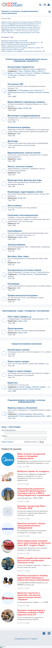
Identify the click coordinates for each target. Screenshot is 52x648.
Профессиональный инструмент (23, 295)
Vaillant (22, 75)
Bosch (40, 71)
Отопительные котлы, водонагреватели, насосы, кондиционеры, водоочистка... (26, 60)
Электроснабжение (16, 244)
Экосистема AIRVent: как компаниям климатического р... (20, 25)
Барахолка (12, 382)
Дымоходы (13, 141)
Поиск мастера (35, 389)
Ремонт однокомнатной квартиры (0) (14, 46)
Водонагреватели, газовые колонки (24, 152)
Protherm (46, 73)
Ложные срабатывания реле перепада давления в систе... (21, 24)
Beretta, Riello (30, 71)
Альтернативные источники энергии (24, 270)
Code (18, 134)
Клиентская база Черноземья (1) (12, 49)
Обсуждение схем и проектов (30, 90)
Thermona (13, 75)
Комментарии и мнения (18, 349)
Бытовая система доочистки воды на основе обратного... (21, 27)
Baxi (21, 71)
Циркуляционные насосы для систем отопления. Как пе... (21, 29)
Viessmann (32, 75)
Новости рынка (11, 449)
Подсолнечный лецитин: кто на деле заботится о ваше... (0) (22, 47)
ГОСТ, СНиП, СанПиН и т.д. (19, 316)
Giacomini (20, 73)
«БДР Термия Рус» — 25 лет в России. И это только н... (20, 31)
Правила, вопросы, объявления (22, 407)
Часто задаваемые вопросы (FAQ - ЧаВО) (35, 416)
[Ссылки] (49, 11)
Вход (4, 427)
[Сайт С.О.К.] (11, 4)
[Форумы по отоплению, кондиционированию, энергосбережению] (19, 5)
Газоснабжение (15, 231)
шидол (20, 108)
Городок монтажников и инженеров (27, 344)
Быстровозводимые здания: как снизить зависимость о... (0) (22, 42)
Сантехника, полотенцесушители (23, 215)
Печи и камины (15, 205)
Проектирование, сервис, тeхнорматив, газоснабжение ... (26, 311)
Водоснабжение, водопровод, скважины (26, 102)
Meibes (38, 73)
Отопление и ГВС (15, 84)
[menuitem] (40, 5)
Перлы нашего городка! (18, 361)
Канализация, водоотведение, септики (25, 191)
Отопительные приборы (19, 127)
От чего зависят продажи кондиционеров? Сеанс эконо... (21, 32)
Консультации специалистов (21, 67)
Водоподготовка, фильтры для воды (25, 180)
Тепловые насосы (26, 274)
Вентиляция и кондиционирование (24, 115)
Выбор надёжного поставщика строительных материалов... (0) (23, 51)
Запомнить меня (30, 442)
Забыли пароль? (8, 442)
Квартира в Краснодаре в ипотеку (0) (14, 40)
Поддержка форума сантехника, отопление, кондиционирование (26, 401)
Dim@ (25, 108)
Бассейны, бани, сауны (18, 256)
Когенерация (13, 283)
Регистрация (14, 427)
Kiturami (29, 73)
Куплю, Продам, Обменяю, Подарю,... (33, 387)
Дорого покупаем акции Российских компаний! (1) (18, 44)
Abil (30, 108)
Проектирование (15, 328)
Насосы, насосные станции (20, 166)
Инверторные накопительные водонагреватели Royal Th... (21, 22)
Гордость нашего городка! (19, 371)
